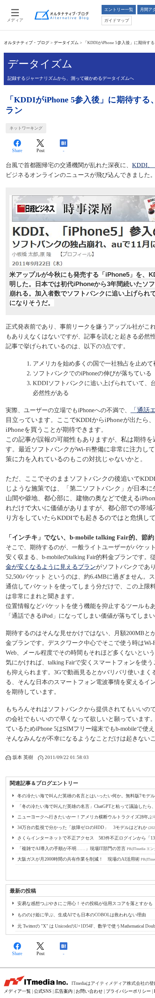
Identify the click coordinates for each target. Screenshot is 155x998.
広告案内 (64, 991)
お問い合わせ (89, 991)
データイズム (66, 42)
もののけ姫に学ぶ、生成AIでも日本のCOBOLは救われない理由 (81, 914)
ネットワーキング (26, 128)
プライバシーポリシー (128, 991)
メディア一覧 (17, 991)
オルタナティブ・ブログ (26, 42)
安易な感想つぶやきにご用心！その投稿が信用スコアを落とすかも (85, 903)
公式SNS (43, 991)
